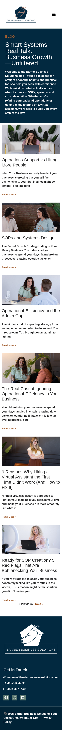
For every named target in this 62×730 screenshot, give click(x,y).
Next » (39, 604)
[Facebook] (6, 697)
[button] (53, 14)
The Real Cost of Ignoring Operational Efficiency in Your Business (30, 393)
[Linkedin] (23, 697)
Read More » (9, 194)
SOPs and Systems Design (28, 237)
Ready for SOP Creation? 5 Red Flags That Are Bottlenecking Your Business (29, 565)
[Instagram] (15, 697)
